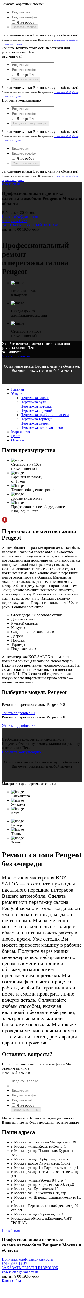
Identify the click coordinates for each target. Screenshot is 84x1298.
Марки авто (20, 432)
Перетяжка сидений (36, 411)
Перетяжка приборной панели (45, 415)
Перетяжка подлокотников (42, 427)
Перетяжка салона (35, 398)
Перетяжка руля (33, 402)
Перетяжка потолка (36, 406)
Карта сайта (11, 1280)
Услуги (16, 394)
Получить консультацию (30, 123)
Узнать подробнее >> (18, 713)
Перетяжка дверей (35, 423)
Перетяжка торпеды (36, 419)
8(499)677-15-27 (14, 221)
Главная (17, 389)
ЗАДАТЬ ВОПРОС (26, 1110)
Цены (15, 436)
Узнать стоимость (25, 79)
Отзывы (17, 440)
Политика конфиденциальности (27, 1259)
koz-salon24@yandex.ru (20, 217)
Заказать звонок (24, 27)
